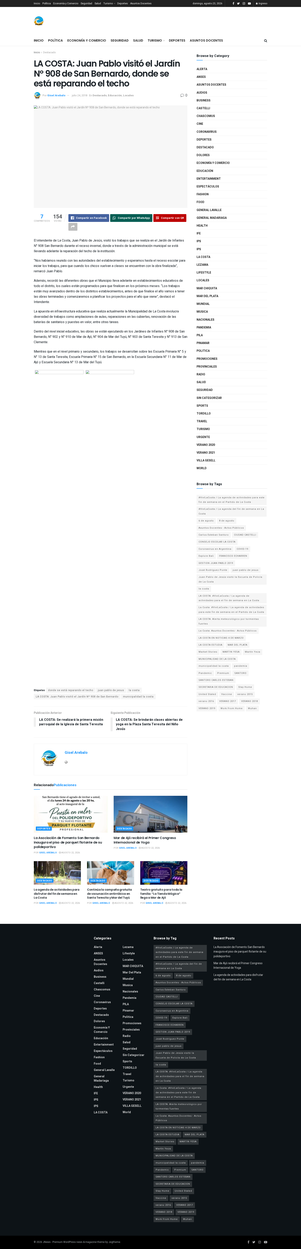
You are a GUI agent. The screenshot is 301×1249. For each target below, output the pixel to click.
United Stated (207, 694)
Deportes (122, 3)
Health (202, 226)
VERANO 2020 (206, 445)
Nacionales (205, 320)
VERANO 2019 (207, 708)
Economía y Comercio (65, 3)
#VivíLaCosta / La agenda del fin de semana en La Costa (231, 511)
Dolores (203, 155)
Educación (115, 95)
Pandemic (205, 673)
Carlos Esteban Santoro (214, 535)
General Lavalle (209, 210)
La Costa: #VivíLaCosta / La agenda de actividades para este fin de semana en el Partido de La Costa (231, 610)
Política (46, 3)
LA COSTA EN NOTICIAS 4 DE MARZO (221, 638)
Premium (223, 673)
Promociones (207, 359)
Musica (202, 312)
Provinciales (207, 366)
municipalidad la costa (138, 696)
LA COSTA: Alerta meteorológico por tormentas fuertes (229, 621)
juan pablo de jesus (111, 690)
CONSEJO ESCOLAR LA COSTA (217, 542)
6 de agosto (206, 520)
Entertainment (209, 179)
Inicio (37, 3)
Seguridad (86, 3)
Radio (201, 374)
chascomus (206, 116)
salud (201, 382)
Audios (202, 93)
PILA (200, 335)
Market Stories (208, 652)
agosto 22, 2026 (70, 852)
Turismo (108, 3)
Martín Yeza (252, 652)
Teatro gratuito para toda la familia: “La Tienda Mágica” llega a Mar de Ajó (161, 894)
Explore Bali (206, 556)
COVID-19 (242, 549)
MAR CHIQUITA (207, 288)
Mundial (203, 304)
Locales (128, 95)
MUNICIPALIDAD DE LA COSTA (217, 659)
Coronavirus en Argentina (215, 549)
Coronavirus (207, 132)
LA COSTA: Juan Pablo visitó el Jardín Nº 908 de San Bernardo (77, 696)
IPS (199, 241)
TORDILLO (204, 413)
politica (203, 351)
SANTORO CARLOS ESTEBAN (216, 680)
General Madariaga (212, 218)
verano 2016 (206, 701)
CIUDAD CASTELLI (245, 535)
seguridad (205, 390)
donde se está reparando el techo (70, 690)
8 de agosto (226, 520)
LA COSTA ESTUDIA (210, 645)
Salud (98, 3)
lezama (202, 265)
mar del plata (207, 296)
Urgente (203, 437)
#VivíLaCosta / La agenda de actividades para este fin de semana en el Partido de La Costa (232, 500)
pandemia (240, 666)
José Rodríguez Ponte (213, 570)
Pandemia (204, 327)
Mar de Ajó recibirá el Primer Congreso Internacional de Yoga (145, 840)
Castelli (203, 108)
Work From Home (232, 708)
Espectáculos (208, 186)
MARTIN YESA (231, 652)
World (202, 468)
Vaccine (226, 694)
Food (200, 202)
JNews (47, 1242)
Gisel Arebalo (56, 95)
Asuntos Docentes (141, 3)
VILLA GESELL (206, 460)
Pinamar (203, 343)
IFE (199, 233)
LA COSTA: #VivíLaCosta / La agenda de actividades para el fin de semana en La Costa (229, 598)
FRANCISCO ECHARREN (233, 556)
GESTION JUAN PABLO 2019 (216, 563)
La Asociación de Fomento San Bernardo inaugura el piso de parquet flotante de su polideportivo (68, 842)
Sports (202, 406)
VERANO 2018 (249, 701)
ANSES (201, 77)
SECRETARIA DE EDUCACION (216, 687)
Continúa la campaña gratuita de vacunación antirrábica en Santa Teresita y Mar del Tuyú (109, 894)
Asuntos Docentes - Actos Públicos (221, 528)
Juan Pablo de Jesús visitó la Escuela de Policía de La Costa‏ (230, 579)
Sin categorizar (209, 398)
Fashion (203, 194)
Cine (200, 124)
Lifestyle (204, 272)
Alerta (202, 69)
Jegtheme (114, 1242)
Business (203, 100)
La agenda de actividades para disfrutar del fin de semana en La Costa (56, 894)
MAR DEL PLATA (237, 645)
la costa (134, 690)
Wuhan (252, 708)
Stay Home (245, 687)
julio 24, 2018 (79, 95)
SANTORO (240, 673)
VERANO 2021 (206, 453)
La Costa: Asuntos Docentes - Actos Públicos (228, 630)
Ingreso (262, 3)
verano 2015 (245, 694)
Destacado (49, 52)
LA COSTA (203, 257)
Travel (202, 421)
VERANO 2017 (227, 701)
